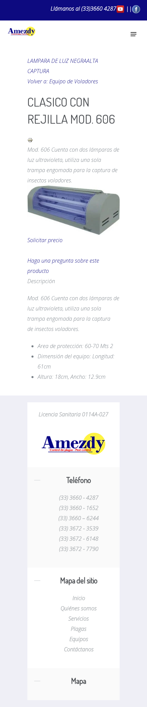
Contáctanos (79, 649)
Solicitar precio (45, 240)
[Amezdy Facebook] (136, 8)
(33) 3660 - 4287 (78, 497)
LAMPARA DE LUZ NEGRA (56, 61)
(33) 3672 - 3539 (78, 528)
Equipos (78, 639)
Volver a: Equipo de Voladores (62, 81)
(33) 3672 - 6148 (78, 538)
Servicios (78, 618)
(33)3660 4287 (98, 8)
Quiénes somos (79, 608)
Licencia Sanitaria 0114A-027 (73, 414)
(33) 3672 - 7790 (78, 549)
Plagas (78, 629)
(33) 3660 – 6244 (78, 518)
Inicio (78, 598)
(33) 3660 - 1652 (78, 508)
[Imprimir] (30, 139)
